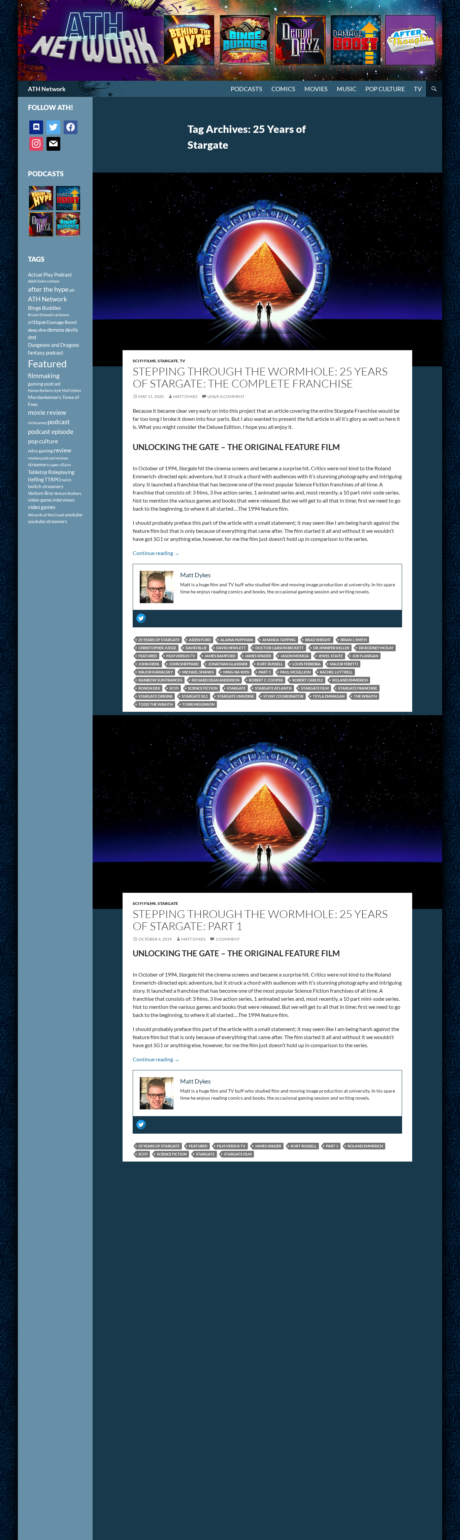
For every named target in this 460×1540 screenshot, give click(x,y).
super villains (60, 465)
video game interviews (51, 500)
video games (42, 507)
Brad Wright (318, 639)
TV (418, 89)
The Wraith (365, 696)
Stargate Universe (235, 696)
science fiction (203, 688)
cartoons (61, 314)
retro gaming (40, 450)
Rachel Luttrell (336, 672)
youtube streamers (47, 521)
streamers (38, 464)
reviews (61, 458)
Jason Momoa (295, 656)
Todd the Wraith (155, 704)
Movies (316, 89)
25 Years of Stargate (158, 639)
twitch (66, 480)
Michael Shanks (198, 672)
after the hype (48, 289)
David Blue (196, 648)
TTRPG (52, 479)
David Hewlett (231, 648)
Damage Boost (61, 322)
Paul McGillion (295, 672)
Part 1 (265, 672)
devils (71, 330)
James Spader (258, 656)
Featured (147, 656)
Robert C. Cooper (266, 680)
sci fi (173, 688)
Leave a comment (225, 396)
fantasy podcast (45, 353)
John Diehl (149, 664)
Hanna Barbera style (44, 390)
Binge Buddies (44, 308)
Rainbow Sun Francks (160, 680)
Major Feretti (344, 664)
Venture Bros (40, 493)
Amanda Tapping (279, 639)
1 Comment (228, 939)
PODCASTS (246, 89)
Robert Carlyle (307, 680)
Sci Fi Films (144, 360)
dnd (32, 337)
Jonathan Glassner (228, 664)
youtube (73, 514)
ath (72, 290)
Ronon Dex (149, 688)
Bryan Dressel (40, 314)
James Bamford (219, 656)
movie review (47, 412)
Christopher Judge (157, 648)
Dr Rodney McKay (376, 648)
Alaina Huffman (236, 639)
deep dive (37, 330)
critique (37, 322)
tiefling (36, 479)
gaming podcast (44, 384)
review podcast (41, 458)
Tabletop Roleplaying (51, 472)
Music (346, 89)
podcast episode (50, 431)
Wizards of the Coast (46, 515)
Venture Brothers (67, 493)
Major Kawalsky (155, 672)
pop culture (43, 441)
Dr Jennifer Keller (331, 648)
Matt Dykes (185, 396)
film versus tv (180, 656)
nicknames (37, 422)
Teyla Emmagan (328, 696)
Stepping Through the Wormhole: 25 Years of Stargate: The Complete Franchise (260, 377)
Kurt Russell (270, 664)
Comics (283, 89)
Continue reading (156, 553)
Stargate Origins (155, 696)
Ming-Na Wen (236, 672)
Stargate (168, 360)
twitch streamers (45, 486)
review (62, 450)
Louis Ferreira (306, 664)
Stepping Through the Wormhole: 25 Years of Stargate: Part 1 (260, 920)
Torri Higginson (198, 704)
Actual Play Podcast (50, 274)
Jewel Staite (330, 656)
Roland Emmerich (350, 680)
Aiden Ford (200, 639)
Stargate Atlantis (273, 688)
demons (55, 330)
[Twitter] (141, 618)
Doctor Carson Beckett (279, 648)
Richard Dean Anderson (215, 680)
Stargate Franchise (357, 688)
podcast (58, 422)
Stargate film (315, 688)
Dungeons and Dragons (53, 345)
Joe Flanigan (365, 656)
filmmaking (44, 375)
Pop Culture (385, 89)
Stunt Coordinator (283, 696)
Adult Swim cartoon (43, 281)
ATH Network (47, 89)
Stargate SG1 (195, 696)
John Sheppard (184, 664)
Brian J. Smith (353, 639)
